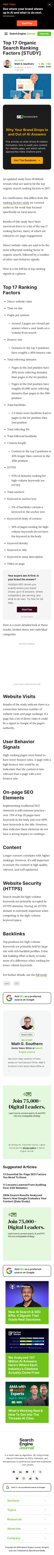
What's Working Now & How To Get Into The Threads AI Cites (25, 1414)
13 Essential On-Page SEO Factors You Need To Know (24, 1176)
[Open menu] (6, 34)
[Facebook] (33, 1472)
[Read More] (27, 1340)
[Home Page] (22, 34)
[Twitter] (40, 1472)
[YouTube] (27, 1472)
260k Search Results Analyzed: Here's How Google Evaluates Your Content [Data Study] (25, 1198)
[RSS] (37, 1478)
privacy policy (29, 1148)
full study (41, 974)
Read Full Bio (26, 1034)
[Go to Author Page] (7, 63)
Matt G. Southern (24, 63)
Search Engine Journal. (31, 1547)
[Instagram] (23, 1478)
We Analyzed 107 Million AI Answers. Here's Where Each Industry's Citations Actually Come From (24, 1365)
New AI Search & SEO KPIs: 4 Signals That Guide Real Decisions (24, 1315)
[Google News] (13, 1472)
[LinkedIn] (20, 1472)
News (7, 983)
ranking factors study (16, 202)
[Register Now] (27, 1294)
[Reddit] (30, 1478)
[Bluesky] (17, 1478)
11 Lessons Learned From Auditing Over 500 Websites (24, 1186)
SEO (16, 983)
